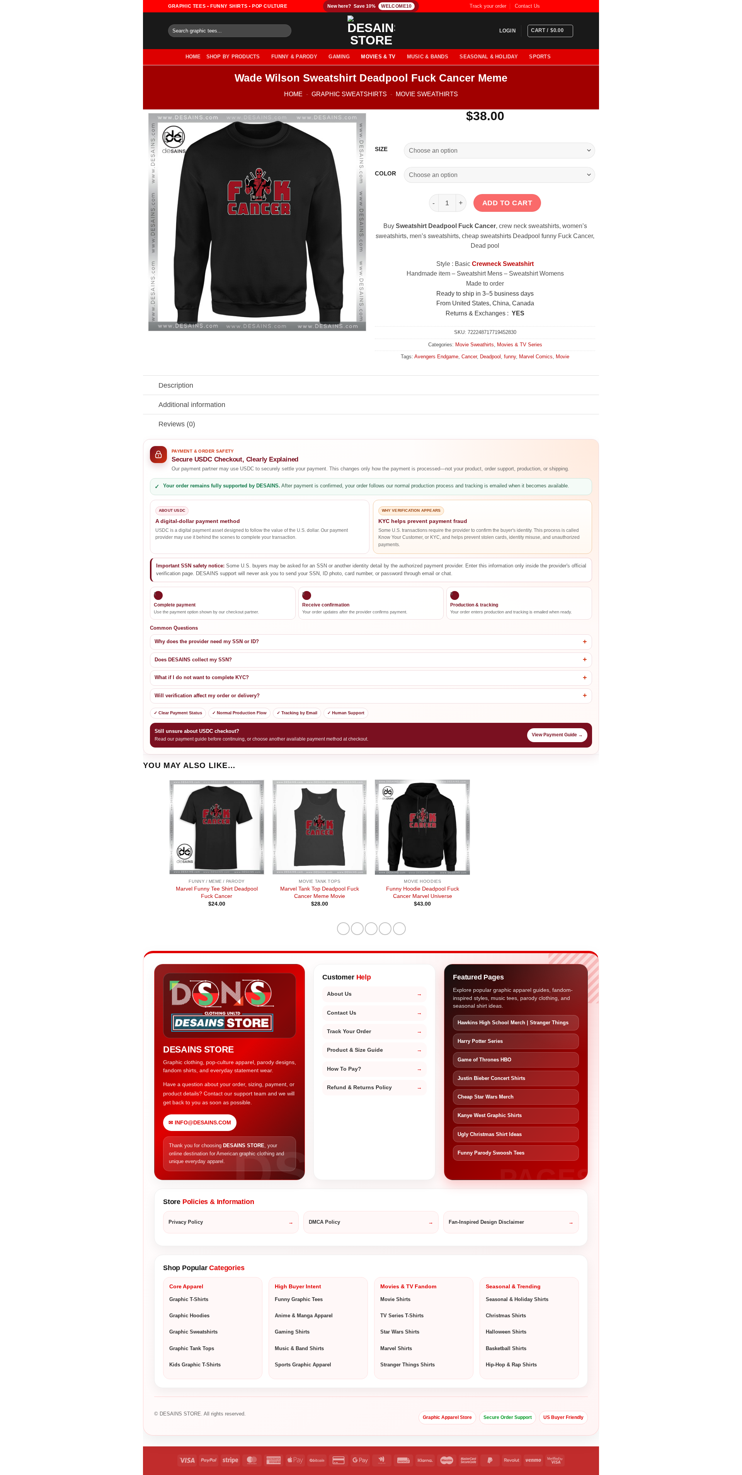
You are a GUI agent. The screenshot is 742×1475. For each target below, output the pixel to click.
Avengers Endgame (436, 356)
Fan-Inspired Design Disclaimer (486, 1222)
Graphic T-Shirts (188, 1299)
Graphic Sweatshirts (349, 94)
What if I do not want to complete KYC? (202, 677)
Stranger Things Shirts (407, 1365)
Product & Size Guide (355, 1050)
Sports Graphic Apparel (303, 1365)
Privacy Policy (185, 1222)
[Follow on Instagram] (555, 6)
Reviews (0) (176, 424)
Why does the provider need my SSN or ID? (207, 641)
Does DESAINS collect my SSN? (193, 660)
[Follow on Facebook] (548, 6)
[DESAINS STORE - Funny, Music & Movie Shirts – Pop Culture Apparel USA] (371, 30)
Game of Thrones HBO (484, 1060)
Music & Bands (427, 57)
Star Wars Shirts (399, 1332)
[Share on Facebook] (343, 928)
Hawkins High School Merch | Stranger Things (513, 1022)
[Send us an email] (570, 6)
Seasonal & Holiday (488, 57)
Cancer (469, 356)
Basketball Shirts (506, 1348)
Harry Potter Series (480, 1041)
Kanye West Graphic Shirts (490, 1115)
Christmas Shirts (506, 1315)
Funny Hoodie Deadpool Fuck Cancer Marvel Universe (422, 892)
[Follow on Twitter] (562, 6)
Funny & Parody (294, 57)
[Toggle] (150, 386)
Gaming (339, 57)
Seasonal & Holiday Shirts (517, 1299)
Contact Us (527, 6)
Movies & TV (378, 57)
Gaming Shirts (292, 1332)
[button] (507, 31)
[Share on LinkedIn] (399, 928)
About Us (339, 994)
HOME (193, 57)
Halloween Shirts (506, 1332)
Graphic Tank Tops (191, 1348)
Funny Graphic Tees (299, 1299)
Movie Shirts (395, 1299)
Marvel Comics (536, 356)
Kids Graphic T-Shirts (195, 1365)
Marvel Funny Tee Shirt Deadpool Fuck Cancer (217, 892)
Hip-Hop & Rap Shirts (511, 1365)
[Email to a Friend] (371, 928)
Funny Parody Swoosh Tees (491, 1153)
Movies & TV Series (519, 344)
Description (175, 385)
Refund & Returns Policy (359, 1087)
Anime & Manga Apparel (304, 1315)
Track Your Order (349, 1031)
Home (293, 94)
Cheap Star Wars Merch (486, 1097)
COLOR (385, 174)
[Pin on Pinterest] (385, 928)
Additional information (191, 405)
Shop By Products (233, 57)
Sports (540, 57)
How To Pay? (344, 1069)
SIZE (381, 149)
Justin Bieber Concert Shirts (491, 1078)
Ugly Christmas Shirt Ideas (490, 1134)
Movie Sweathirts (427, 94)
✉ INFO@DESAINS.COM (199, 1123)
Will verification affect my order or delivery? (207, 695)
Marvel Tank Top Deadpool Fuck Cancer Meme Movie (319, 892)
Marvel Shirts (396, 1348)
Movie (562, 356)
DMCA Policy (324, 1222)
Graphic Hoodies (189, 1315)
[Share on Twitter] (357, 928)
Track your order (488, 6)
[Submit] (284, 30)
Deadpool (490, 356)
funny (510, 356)
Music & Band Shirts (299, 1348)
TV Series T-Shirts (402, 1315)
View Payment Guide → (557, 735)
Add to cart (507, 203)
